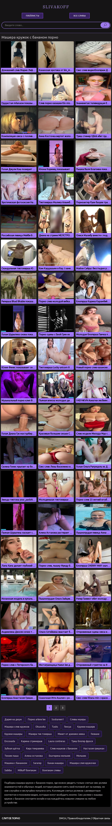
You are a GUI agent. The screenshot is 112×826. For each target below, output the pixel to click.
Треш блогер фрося (82, 741)
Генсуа (67, 726)
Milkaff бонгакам (27, 770)
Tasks (55, 726)
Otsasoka (40, 726)
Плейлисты (32, 15)
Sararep (37, 763)
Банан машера (56, 763)
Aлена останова (34, 755)
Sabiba (8, 770)
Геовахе (95, 734)
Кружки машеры (13, 734)
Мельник (81, 755)
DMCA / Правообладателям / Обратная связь (84, 818)
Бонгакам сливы (51, 770)
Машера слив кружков (17, 726)
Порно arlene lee (37, 719)
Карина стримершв (31, 741)
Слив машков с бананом (63, 748)
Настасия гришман (93, 748)
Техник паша (12, 755)
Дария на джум (13, 719)
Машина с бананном (16, 763)
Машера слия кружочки (83, 763)
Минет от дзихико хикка (71, 734)
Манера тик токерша (40, 734)
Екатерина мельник (59, 755)
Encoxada (10, 741)
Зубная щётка (12, 748)
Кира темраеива (35, 748)
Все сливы (80, 15)
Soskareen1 (58, 719)
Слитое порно (11, 818)
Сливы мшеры (78, 719)
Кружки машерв (86, 726)
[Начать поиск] (105, 25)
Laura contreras (56, 741)
